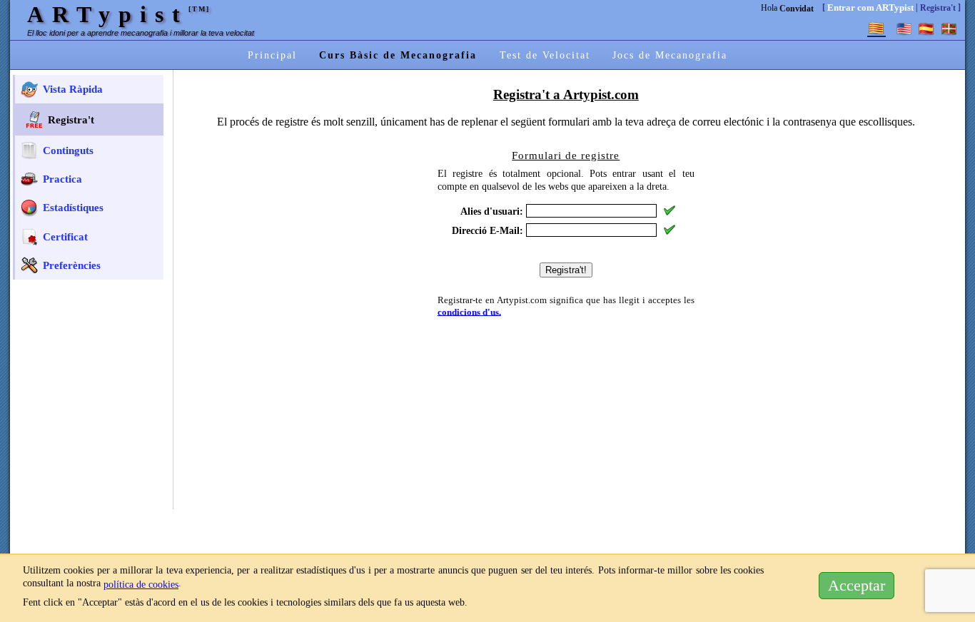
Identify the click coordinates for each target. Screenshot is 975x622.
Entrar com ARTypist (870, 7)
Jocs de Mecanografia (669, 55)
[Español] (926, 29)
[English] (903, 29)
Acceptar (856, 585)
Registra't (938, 8)
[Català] (876, 29)
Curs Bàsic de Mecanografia (398, 55)
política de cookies (140, 584)
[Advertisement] (91, 376)
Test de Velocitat (545, 55)
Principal (272, 55)
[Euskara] (949, 29)
